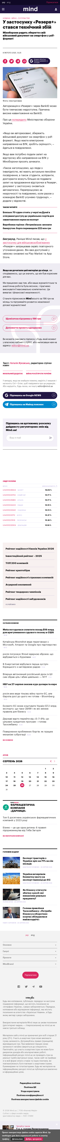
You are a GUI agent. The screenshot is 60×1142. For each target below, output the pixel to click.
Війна (14, 18)
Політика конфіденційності (30, 1095)
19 (22, 781)
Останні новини (11, 623)
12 (22, 777)
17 (7, 781)
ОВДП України (9, 481)
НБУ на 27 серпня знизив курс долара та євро (30, 684)
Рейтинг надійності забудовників (26, 599)
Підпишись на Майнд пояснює (27, 404)
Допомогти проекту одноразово (24, 328)
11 (14, 777)
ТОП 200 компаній (17, 563)
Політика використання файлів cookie (30, 1099)
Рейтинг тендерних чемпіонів (23, 592)
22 (45, 781)
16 (53, 777)
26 (22, 785)
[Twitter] (26, 986)
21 (38, 781)
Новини (6, 18)
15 (45, 777)
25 (14, 785)
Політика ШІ (30, 1087)
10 (7, 777)
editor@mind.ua (20, 345)
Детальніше (17, 1139)
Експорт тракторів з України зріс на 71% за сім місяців (38, 861)
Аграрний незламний (18, 585)
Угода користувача (30, 1091)
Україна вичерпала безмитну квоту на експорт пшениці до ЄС (37, 877)
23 (53, 781)
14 (38, 777)
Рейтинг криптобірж (18, 570)
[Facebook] (18, 986)
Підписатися (52, 2)
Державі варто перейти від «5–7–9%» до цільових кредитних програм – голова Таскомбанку (26, 722)
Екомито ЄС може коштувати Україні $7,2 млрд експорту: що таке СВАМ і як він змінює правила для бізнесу (29, 709)
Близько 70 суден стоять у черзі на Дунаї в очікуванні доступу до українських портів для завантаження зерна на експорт (28, 216)
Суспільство (24, 18)
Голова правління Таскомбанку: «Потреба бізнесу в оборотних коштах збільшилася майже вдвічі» (37, 914)
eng (8, 2)
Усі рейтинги (10, 604)
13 (30, 777)
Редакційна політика (30, 1083)
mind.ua (48, 1025)
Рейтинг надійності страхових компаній (29, 577)
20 (30, 781)
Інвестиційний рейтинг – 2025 (24, 556)
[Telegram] (33, 986)
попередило (19, 119)
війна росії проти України (38, 374)
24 (6, 785)
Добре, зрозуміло (34, 1139)
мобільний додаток (13, 374)
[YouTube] (41, 986)
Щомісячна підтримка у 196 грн (23, 319)
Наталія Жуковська (20, 363)
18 (14, 781)
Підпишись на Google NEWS (25, 395)
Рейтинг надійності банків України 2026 (30, 549)
